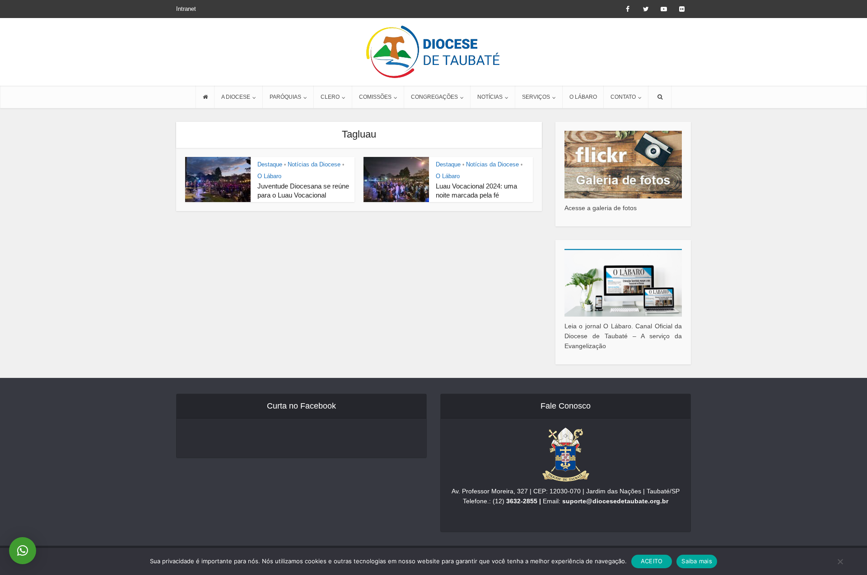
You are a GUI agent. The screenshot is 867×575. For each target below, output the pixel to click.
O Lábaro (269, 176)
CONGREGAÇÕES (434, 97)
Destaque (269, 164)
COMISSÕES (375, 97)
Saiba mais (696, 561)
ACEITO (652, 561)
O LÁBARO (583, 97)
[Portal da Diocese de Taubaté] (433, 52)
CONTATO (623, 97)
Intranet (186, 8)
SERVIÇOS (536, 97)
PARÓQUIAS (285, 97)
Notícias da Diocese (314, 164)
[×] (22, 550)
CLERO (330, 97)
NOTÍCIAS (490, 97)
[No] (840, 561)
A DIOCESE (235, 97)
